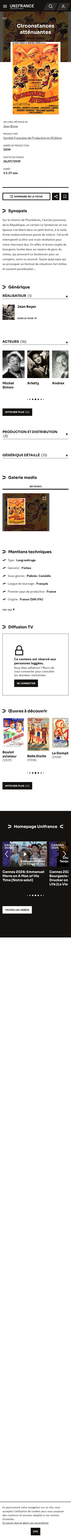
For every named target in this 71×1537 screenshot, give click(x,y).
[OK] (35, 1531)
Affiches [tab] (36, 486)
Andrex (58, 383)
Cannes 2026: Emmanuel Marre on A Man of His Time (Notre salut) (23, 876)
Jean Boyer (10, 126)
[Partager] (55, 196)
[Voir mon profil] (63, 6)
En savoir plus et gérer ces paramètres (25, 1522)
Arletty (33, 383)
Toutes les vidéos (17, 909)
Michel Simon (8, 385)
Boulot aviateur (9, 754)
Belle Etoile (36, 756)
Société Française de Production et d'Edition (32, 138)
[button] (44, 499)
